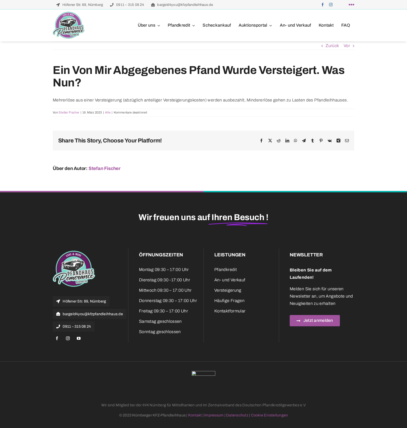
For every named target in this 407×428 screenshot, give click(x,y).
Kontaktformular (229, 311)
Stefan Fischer (69, 112)
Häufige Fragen (229, 300)
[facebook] (322, 4)
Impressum (214, 415)
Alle (107, 112)
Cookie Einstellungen (269, 415)
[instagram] (331, 4)
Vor (347, 45)
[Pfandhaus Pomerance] (69, 14)
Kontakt (195, 415)
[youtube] (78, 338)
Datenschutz (237, 415)
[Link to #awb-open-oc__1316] (351, 5)
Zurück (332, 45)
